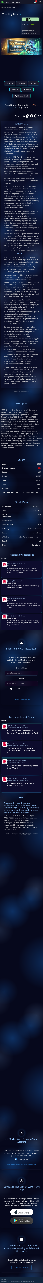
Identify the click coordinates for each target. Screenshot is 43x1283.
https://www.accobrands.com (30, 537)
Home (3, 7)
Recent (3, 558)
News (16, 90)
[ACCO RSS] (40, 116)
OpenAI (32, 390)
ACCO (10, 83)
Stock (8, 7)
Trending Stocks (23, 1159)
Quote (22, 83)
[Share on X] (24, 116)
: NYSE (11, 565)
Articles (28, 90)
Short (34, 83)
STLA (28, 24)
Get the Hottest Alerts (22, 700)
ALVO (8, 24)
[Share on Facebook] (32, 116)
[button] (30, 2)
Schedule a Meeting (21, 1267)
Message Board (22, 96)
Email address (21, 668)
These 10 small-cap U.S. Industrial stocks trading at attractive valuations (23, 587)
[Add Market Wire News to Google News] (36, 116)
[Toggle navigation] (40, 2)
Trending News (11, 14)
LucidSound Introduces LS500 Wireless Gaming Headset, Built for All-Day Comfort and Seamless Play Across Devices (23, 623)
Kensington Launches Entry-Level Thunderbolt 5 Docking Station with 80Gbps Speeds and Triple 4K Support (23, 605)
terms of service (27, 689)
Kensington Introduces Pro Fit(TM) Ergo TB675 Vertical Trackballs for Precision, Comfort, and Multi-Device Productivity (22, 570)
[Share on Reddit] (28, 116)
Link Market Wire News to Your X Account (21, 1165)
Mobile (21, 678)
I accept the (23, 689)
